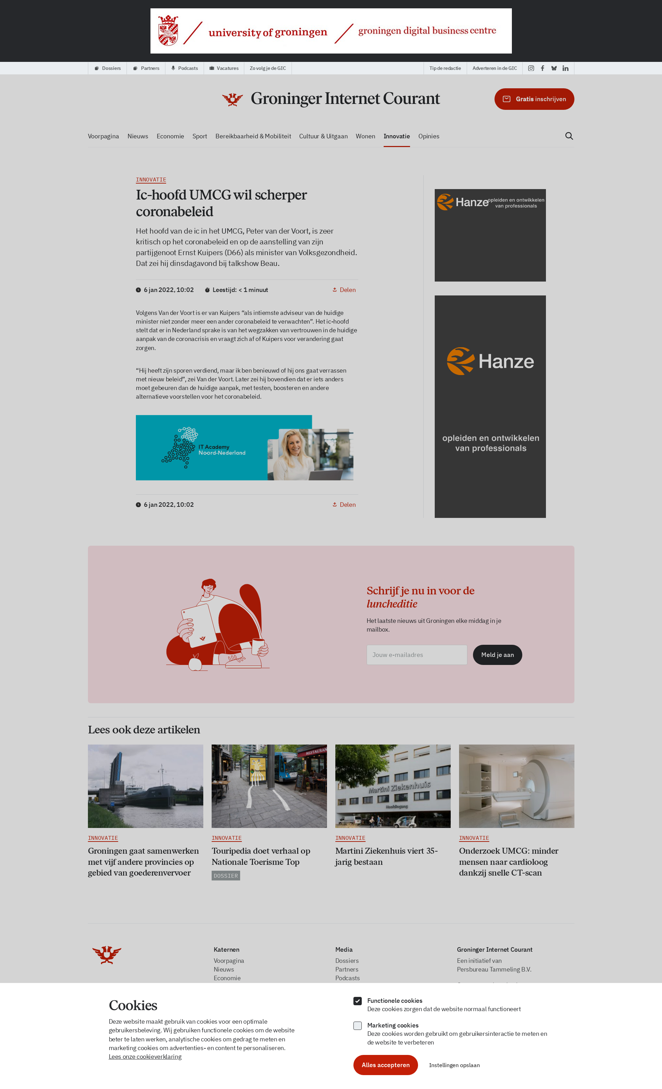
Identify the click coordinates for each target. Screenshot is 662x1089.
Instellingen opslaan (454, 1065)
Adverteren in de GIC (495, 68)
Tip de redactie (445, 68)
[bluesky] (554, 68)
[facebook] (542, 68)
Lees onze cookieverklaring (145, 1056)
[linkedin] (565, 68)
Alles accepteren (386, 1065)
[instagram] (531, 68)
